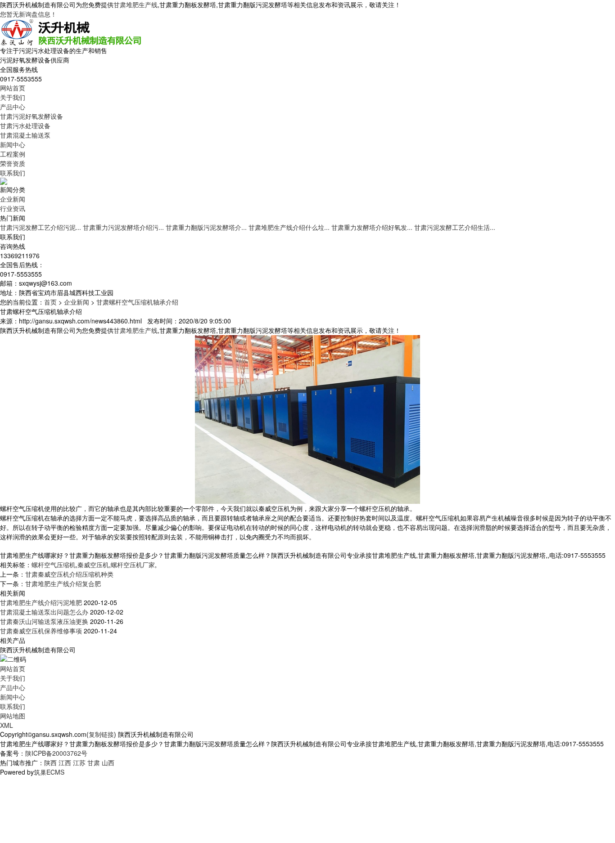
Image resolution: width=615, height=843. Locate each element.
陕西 (50, 762)
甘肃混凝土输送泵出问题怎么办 (44, 611)
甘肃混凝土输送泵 (25, 134)
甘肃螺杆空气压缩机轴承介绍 (137, 301)
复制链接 (101, 734)
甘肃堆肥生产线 (135, 4)
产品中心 (12, 106)
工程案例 (12, 153)
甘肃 (93, 762)
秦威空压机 (93, 564)
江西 (65, 762)
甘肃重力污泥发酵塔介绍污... (123, 227)
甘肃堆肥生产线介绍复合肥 (63, 583)
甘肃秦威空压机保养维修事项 (41, 630)
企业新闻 (12, 198)
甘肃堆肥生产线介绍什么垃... (289, 227)
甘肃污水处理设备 (25, 125)
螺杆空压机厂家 (133, 564)
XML (6, 725)
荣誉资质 (12, 163)
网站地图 (12, 715)
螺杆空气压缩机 (54, 564)
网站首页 (12, 87)
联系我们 (12, 172)
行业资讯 (12, 208)
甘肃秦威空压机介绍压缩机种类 (69, 573)
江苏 (79, 762)
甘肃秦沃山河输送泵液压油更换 (44, 621)
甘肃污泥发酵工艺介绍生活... (454, 227)
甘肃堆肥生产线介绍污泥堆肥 (41, 602)
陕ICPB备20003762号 (56, 753)
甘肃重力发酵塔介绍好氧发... (371, 227)
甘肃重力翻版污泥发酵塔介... (206, 227)
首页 (50, 301)
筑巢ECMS (49, 771)
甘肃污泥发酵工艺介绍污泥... (40, 227)
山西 (108, 762)
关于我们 (12, 97)
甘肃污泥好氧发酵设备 (31, 116)
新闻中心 (12, 144)
